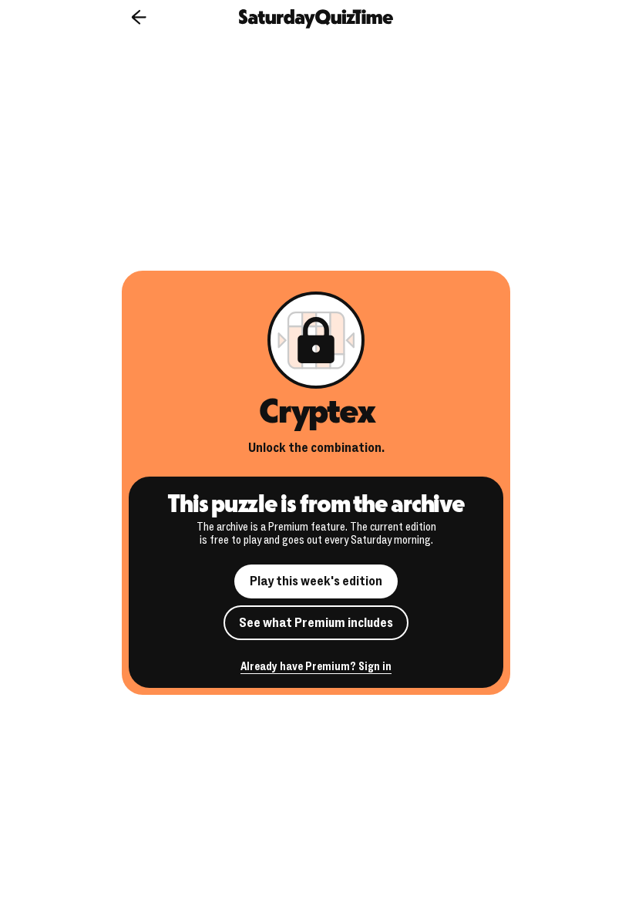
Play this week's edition (316, 581)
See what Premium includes (316, 623)
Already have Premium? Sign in (316, 667)
